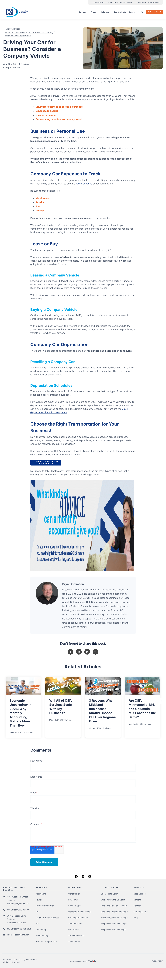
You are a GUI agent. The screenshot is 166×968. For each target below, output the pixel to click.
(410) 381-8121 (24, 929)
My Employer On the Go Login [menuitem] (114, 917)
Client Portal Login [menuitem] (109, 894)
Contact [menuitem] (137, 905)
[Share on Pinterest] (95, 652)
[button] (161, 701)
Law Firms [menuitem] (73, 900)
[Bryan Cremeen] (47, 593)
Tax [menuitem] (37, 923)
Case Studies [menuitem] (139, 894)
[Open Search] (142, 12)
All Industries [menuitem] (74, 941)
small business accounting (40, 32)
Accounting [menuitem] (41, 894)
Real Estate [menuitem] (73, 929)
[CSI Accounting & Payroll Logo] (22, 12)
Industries (105, 12)
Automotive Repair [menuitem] (76, 935)
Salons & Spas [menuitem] (74, 905)
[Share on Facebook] (70, 652)
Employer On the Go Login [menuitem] (113, 900)
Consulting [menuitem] (41, 929)
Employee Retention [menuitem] (45, 905)
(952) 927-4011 (24, 910)
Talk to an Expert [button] (154, 12)
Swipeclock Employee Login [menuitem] (114, 923)
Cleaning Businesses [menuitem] (78, 917)
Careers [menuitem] (137, 900)
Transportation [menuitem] (75, 923)
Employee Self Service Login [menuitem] (114, 905)
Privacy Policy (157, 961)
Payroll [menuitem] (39, 900)
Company (132, 12)
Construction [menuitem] (74, 894)
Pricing (93, 12)
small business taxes (15, 32)
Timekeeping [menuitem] (42, 935)
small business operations (18, 35)
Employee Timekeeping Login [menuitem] (114, 911)
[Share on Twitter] (87, 652)
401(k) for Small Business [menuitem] (47, 917)
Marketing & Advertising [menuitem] (79, 911)
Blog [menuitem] (135, 917)
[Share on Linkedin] (79, 652)
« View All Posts (11, 28)
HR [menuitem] (37, 911)
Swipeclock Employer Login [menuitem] (113, 929)
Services (82, 12)
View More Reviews (77, 961)
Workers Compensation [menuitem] (46, 941)
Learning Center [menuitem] (140, 911)
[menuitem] (97, 2)
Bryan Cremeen (13, 67)
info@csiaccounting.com (18, 935)
